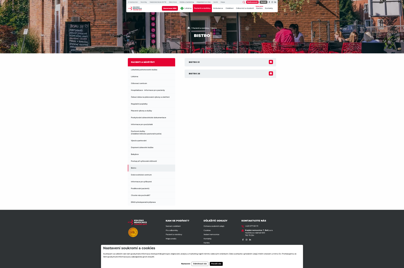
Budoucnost (252, 2)
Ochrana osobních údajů (214, 226)
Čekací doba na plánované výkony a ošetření (150, 97)
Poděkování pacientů (140, 189)
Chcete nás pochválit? (140, 195)
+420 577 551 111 (251, 226)
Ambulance (218, 8)
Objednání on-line (204, 2)
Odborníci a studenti (245, 8)
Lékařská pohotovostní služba (144, 70)
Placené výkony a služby (141, 111)
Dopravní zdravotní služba (142, 147)
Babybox (135, 154)
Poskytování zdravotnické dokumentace (148, 118)
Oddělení (229, 8)
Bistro (214, 28)
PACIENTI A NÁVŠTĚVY (143, 62)
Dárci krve (173, 2)
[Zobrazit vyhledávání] (244, 2)
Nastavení (185, 264)
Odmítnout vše (200, 264)
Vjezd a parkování (138, 141)
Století (263, 2)
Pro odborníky (172, 230)
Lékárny (188, 8)
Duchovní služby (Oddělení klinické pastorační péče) (146, 132)
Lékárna (134, 77)
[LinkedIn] (275, 2)
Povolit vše (216, 264)
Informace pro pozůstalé (142, 124)
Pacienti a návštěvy (202, 8)
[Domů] (188, 28)
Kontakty (269, 8)
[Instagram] (272, 2)
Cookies (207, 230)
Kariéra (259, 7)
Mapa (223, 2)
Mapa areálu (171, 239)
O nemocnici (133, 2)
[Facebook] (269, 2)
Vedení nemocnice (211, 234)
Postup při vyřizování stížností (144, 161)
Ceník (215, 2)
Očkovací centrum (139, 83)
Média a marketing (187, 2)
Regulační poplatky (139, 104)
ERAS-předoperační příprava (143, 202)
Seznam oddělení (173, 226)
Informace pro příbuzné (141, 182)
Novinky (144, 2)
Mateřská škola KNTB (158, 2)
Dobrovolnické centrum (141, 175)
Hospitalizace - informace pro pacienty (148, 90)
